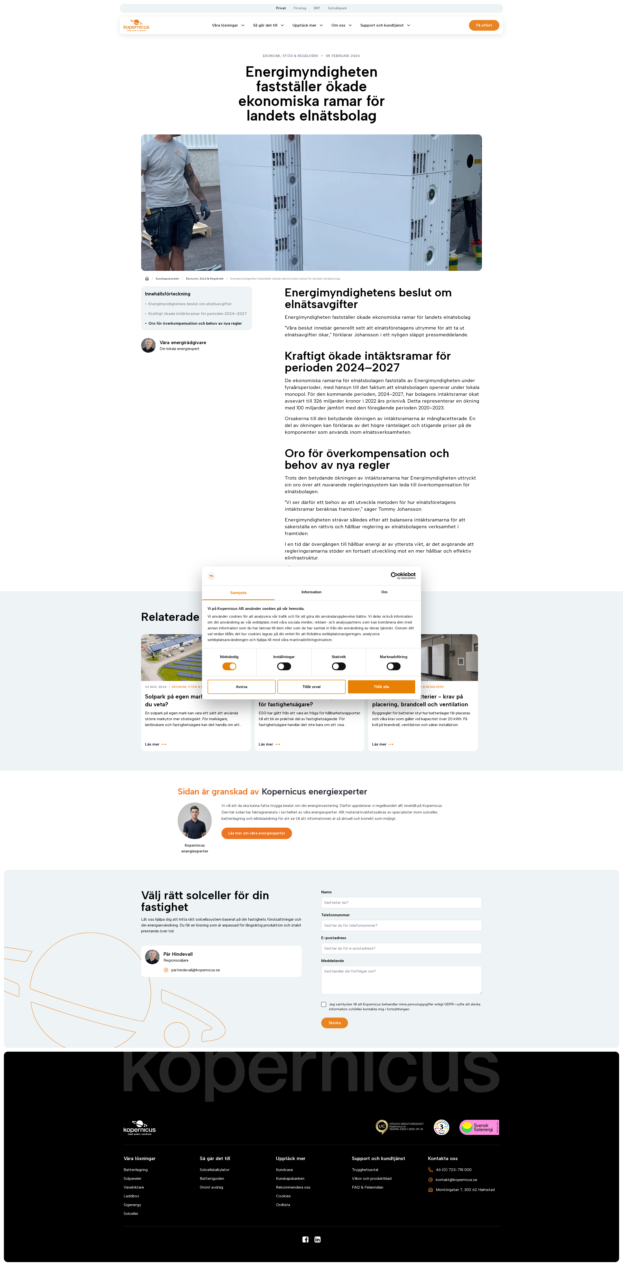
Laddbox (131, 1196)
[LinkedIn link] (317, 1239)
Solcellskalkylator (214, 1169)
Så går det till (265, 25)
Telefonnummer (335, 915)
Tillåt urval (311, 687)
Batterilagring (136, 1169)
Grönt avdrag (211, 1187)
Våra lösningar (225, 25)
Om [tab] (384, 592)
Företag (300, 8)
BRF (317, 8)
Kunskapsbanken (167, 278)
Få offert (484, 25)
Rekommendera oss (293, 1187)
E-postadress (333, 937)
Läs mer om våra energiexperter (256, 833)
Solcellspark (337, 8)
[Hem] (140, 1127)
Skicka (335, 1022)
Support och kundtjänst (382, 25)
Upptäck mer (304, 25)
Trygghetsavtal (365, 1169)
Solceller (131, 1213)
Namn (326, 892)
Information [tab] (311, 592)
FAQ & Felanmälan (367, 1187)
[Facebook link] (305, 1239)
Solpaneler (132, 1178)
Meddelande (332, 960)
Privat (281, 8)
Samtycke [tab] (238, 593)
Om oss (338, 25)
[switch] (284, 666)
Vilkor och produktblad (372, 1178)
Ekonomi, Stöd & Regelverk (204, 278)
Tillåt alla (381, 687)
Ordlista (283, 1204)
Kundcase (284, 1169)
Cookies (283, 1196)
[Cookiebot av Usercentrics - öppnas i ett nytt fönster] (394, 575)
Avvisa (241, 687)
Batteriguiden (212, 1178)
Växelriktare (134, 1187)
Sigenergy (132, 1204)
